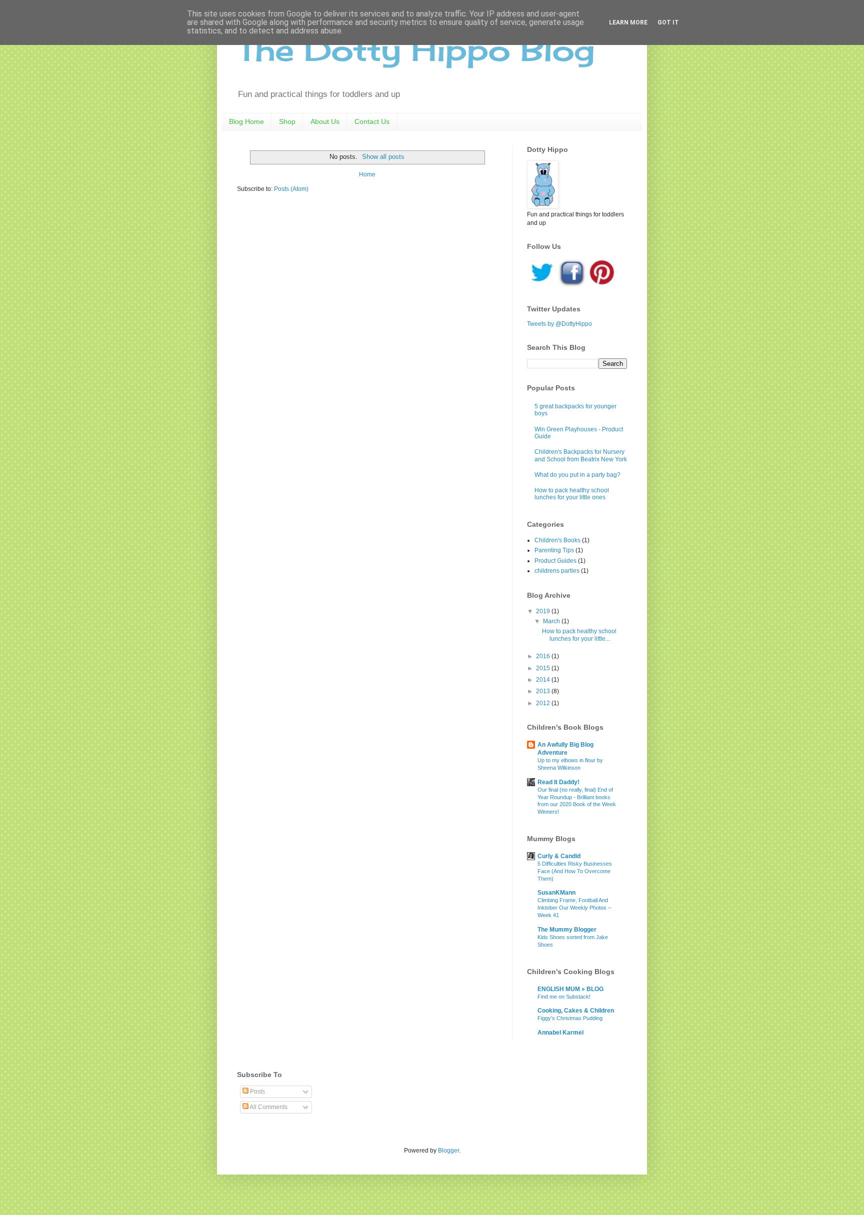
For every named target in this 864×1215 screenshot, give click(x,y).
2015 (544, 668)
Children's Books (557, 540)
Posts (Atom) (291, 188)
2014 (544, 679)
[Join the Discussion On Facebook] (572, 285)
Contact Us (372, 121)
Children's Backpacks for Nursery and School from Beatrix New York (580, 455)
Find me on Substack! (564, 997)
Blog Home (246, 121)
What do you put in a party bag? (577, 474)
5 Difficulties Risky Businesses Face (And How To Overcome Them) (575, 871)
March (552, 621)
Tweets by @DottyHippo (559, 323)
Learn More (628, 22)
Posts (256, 1091)
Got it (668, 22)
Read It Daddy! (559, 782)
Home (367, 174)
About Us (325, 121)
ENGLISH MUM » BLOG (571, 989)
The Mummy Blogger (567, 929)
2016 (544, 656)
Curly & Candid (559, 856)
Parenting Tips (554, 550)
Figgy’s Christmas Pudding (570, 1018)
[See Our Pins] (602, 285)
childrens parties (557, 570)
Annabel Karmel (561, 1032)
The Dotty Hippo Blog (415, 49)
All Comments (268, 1107)
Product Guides (555, 560)
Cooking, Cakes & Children (576, 1010)
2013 (544, 691)
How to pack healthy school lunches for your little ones (571, 494)
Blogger (448, 1150)
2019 (544, 611)
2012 (544, 703)
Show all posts (383, 156)
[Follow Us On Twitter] (542, 285)
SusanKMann (557, 892)
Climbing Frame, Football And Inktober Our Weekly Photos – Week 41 (574, 907)
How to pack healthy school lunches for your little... (579, 635)
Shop (287, 121)
